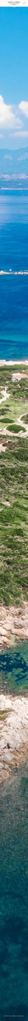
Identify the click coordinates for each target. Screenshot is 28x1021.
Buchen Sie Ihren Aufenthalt (14, 1016)
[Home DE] (14, 3)
